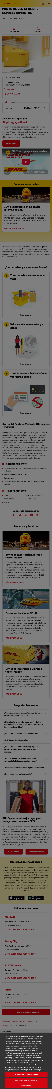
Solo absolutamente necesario (26, 1080)
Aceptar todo (26, 1086)
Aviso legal (37, 1069)
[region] (26, 1061)
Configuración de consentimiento (26, 1074)
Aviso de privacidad (26, 1069)
